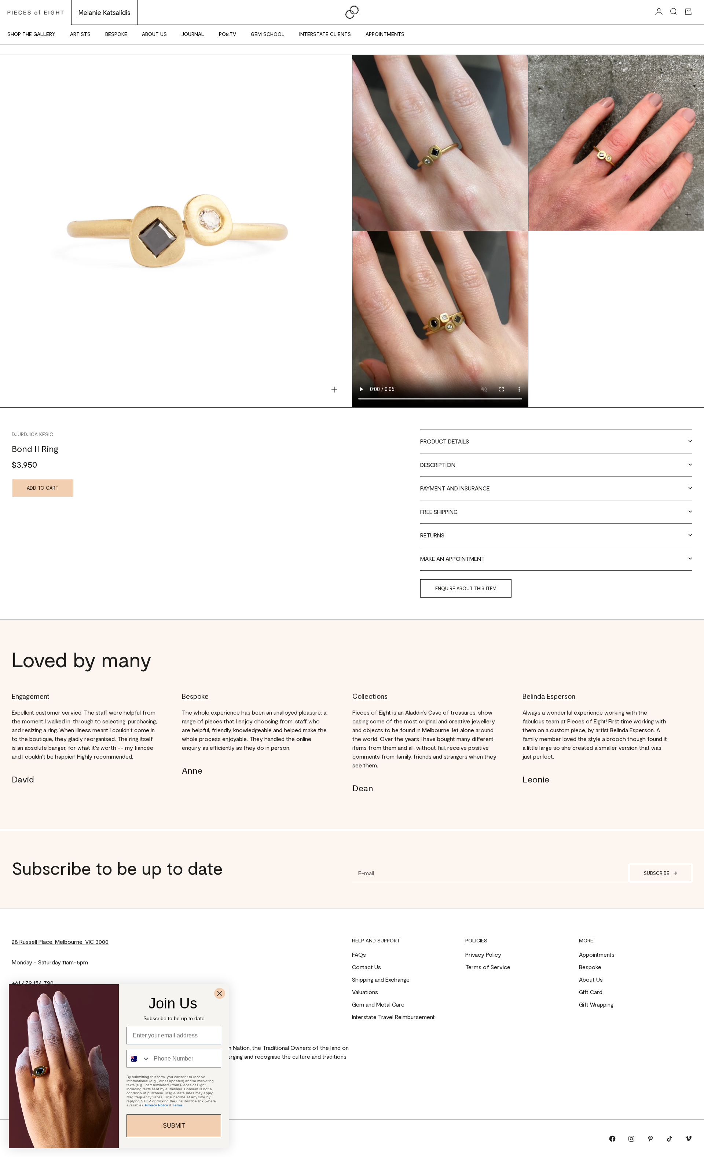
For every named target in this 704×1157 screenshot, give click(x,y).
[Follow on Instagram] (631, 1138)
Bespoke (116, 34)
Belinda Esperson (548, 696)
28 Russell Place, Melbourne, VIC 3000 (60, 941)
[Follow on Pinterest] (650, 1138)
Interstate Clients (325, 34)
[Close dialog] (219, 993)
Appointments (385, 34)
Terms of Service (487, 966)
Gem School (268, 34)
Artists (80, 34)
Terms (178, 1105)
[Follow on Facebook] (612, 1138)
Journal (193, 34)
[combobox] (138, 1058)
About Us (154, 34)
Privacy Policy (483, 954)
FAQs (359, 954)
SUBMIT (174, 1126)
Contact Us (366, 966)
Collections (370, 696)
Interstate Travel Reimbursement (393, 1016)
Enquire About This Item (465, 588)
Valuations (365, 991)
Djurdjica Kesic (32, 434)
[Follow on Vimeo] (688, 1138)
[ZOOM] (334, 389)
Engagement (31, 696)
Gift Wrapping (596, 1004)
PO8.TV (227, 34)
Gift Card (590, 991)
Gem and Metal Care (378, 1004)
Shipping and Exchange (381, 979)
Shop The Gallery (31, 34)
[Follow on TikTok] (669, 1138)
